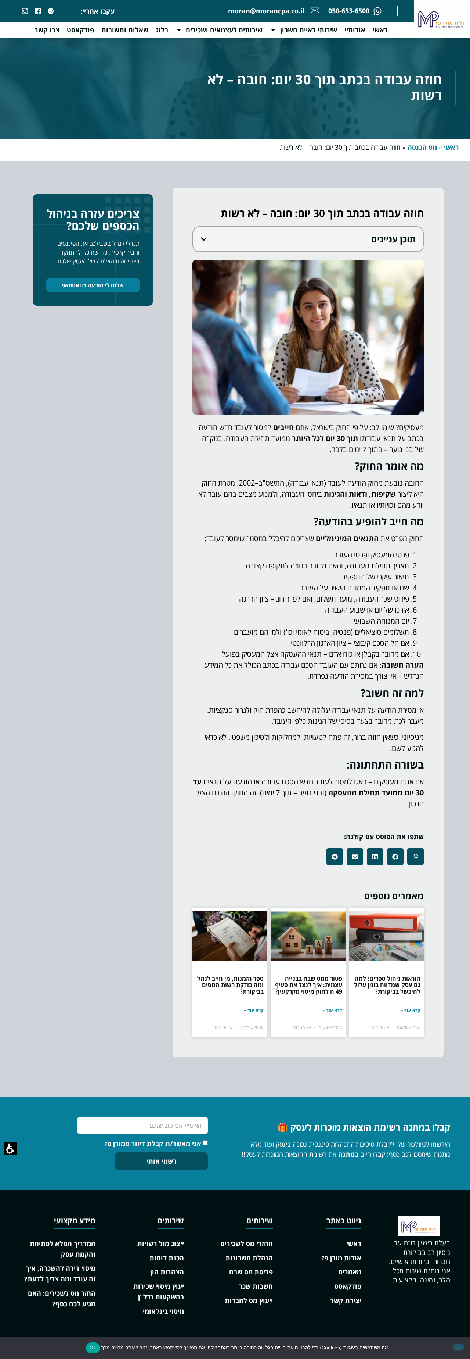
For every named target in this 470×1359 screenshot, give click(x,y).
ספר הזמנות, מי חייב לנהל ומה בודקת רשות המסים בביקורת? (230, 985)
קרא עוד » (410, 1010)
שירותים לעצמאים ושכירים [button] (224, 29)
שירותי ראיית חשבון (308, 29)
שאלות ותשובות (124, 29)
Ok (93, 1348)
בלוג (162, 29)
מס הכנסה (422, 147)
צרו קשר (47, 29)
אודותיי (354, 29)
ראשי (380, 29)
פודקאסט (80, 29)
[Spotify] (51, 11)
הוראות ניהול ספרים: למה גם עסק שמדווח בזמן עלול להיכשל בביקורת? (387, 985)
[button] (203, 239)
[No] (458, 1347)
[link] (38, 11)
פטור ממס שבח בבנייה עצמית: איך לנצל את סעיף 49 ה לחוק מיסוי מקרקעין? (308, 985)
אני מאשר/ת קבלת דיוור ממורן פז (153, 1143)
